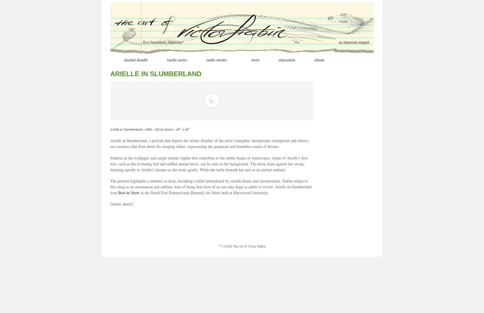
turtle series (177, 60)
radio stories (216, 60)
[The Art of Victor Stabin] (242, 27)
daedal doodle (136, 60)
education (287, 60)
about (319, 60)
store (255, 60)
